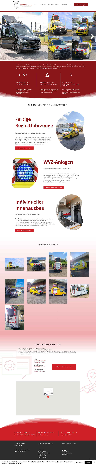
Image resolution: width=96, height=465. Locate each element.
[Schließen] (94, 462)
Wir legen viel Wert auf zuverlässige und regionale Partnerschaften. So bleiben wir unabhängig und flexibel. (49, 91)
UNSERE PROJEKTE (48, 244)
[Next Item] (92, 36)
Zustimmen (88, 462)
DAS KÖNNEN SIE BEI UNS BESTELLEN (48, 105)
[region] (70, 131)
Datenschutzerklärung (18, 463)
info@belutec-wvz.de (43, 435)
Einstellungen (79, 462)
